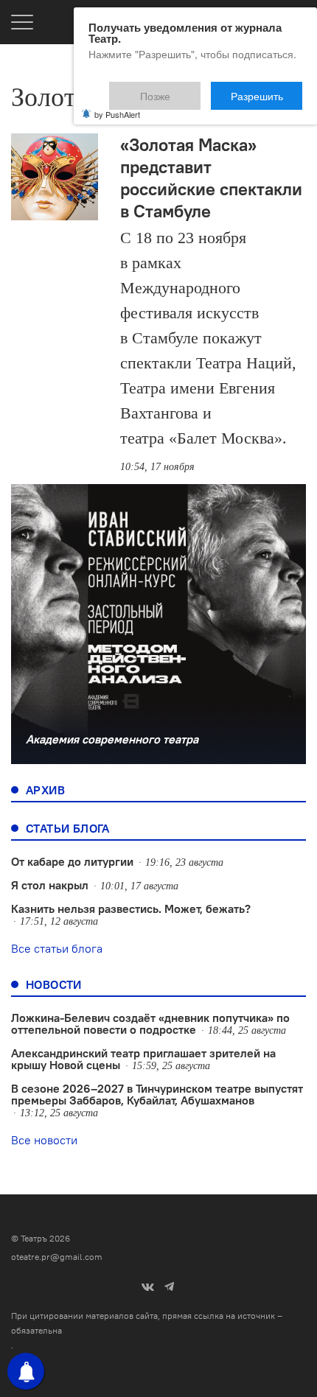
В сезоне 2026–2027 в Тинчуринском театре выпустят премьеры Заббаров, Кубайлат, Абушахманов (157, 1094)
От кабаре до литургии (72, 861)
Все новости (44, 1139)
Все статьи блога (56, 948)
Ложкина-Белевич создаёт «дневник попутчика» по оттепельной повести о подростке (150, 1023)
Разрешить (267, 89)
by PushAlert (117, 105)
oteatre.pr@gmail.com (56, 1256)
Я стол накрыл (49, 885)
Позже (191, 89)
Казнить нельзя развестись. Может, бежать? (131, 908)
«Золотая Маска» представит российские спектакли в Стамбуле (211, 177)
